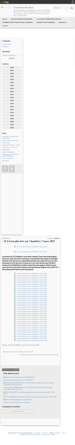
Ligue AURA (5, 160)
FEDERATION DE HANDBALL (46, 22)
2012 (12, 109)
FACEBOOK (5, 171)
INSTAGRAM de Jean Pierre (10, 140)
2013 (12, 106)
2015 (12, 100)
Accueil (4, 19)
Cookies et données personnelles (29, 434)
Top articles (37, 433)
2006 (12, 128)
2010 (12, 115)
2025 (12, 70)
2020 (12, 85)
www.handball (6, 44)
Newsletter (62, 22)
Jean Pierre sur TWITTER (9, 147)
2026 (12, 67)
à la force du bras (23, 7)
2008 (12, 121)
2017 (12, 94)
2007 (12, 124)
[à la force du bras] (6, 10)
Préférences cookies (48, 434)
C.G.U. (64, 433)
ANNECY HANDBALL (8, 152)
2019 (12, 88)
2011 (12, 112)
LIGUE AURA (5, 143)
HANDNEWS (6, 150)
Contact (5, 25)
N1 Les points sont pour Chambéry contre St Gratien (19, 351)
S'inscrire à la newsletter (10, 370)
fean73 (18, 433)
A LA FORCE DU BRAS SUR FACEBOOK (48, 19)
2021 (12, 82)
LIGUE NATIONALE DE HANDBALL (22, 19)
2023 (12, 76)
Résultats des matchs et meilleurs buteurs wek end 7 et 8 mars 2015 (38, 354)
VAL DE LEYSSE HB (7, 158)
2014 (12, 103)
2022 (12, 79)
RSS (12, 171)
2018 (12, 91)
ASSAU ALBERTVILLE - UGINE (11, 145)
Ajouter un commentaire (18, 411)
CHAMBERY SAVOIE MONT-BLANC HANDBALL (17, 22)
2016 (12, 97)
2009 (12, 118)
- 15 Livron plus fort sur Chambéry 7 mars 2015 (28, 241)
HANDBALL (5, 46)
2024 (12, 73)
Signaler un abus (54, 433)
